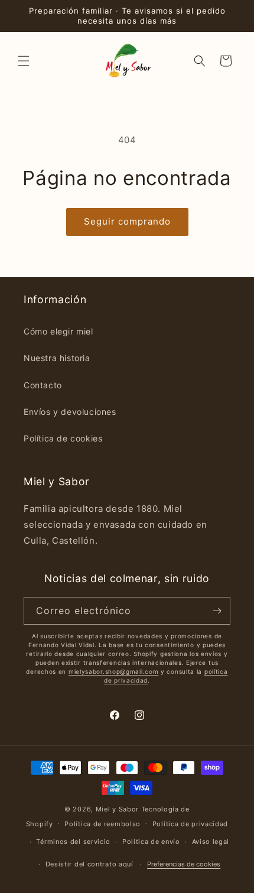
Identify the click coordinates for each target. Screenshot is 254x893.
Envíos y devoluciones (70, 412)
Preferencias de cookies (183, 864)
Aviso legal (211, 841)
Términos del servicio (73, 841)
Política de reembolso (102, 824)
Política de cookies (63, 438)
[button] (24, 61)
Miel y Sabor (117, 809)
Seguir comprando (127, 221)
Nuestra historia (57, 358)
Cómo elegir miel (58, 331)
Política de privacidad (190, 824)
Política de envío (151, 841)
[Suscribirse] (217, 611)
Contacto (43, 385)
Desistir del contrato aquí (89, 864)
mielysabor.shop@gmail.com (114, 671)
